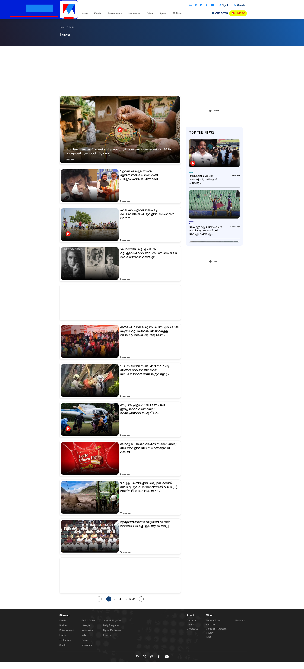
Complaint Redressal (216, 628)
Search (241, 5)
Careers (191, 624)
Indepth (107, 635)
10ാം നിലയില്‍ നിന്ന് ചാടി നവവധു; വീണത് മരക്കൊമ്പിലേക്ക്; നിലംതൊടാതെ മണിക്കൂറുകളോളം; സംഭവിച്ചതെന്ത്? (145, 370)
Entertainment (115, 13)
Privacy (209, 633)
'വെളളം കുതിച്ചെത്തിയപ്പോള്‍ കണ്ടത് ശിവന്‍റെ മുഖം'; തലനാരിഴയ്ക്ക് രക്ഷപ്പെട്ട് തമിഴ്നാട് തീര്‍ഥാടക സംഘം (148, 487)
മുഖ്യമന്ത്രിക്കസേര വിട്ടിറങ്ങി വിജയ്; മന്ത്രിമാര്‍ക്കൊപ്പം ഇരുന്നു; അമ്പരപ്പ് (145, 524)
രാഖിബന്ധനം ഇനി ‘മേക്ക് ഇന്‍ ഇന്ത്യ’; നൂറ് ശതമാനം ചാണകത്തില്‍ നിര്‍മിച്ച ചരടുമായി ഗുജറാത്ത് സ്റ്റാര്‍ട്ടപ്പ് (119, 152)
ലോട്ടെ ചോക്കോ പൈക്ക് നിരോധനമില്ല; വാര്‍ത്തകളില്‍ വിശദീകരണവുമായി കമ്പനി (148, 448)
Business (64, 625)
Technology (65, 640)
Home (85, 13)
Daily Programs (111, 625)
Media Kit (240, 620)
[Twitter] (195, 5)
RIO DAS (210, 624)
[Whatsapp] (190, 5)
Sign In (225, 5)
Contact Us (192, 628)
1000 (131, 599)
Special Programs (112, 620)
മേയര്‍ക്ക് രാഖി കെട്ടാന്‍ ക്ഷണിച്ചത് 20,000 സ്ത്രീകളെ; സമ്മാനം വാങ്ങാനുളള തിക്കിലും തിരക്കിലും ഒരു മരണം (149, 331)
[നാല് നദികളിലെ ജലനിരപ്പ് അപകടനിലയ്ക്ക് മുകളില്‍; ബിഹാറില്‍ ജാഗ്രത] (90, 224)
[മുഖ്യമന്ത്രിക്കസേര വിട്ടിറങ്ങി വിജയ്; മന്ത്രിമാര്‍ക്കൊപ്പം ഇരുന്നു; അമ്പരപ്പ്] (90, 536)
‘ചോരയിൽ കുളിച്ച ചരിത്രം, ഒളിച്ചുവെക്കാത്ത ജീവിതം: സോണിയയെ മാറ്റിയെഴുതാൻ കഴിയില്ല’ (148, 253)
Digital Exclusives (112, 630)
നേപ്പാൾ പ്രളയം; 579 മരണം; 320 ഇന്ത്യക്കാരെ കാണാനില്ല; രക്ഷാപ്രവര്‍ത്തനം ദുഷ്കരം (142, 409)
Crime (150, 13)
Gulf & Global (88, 620)
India (71, 27)
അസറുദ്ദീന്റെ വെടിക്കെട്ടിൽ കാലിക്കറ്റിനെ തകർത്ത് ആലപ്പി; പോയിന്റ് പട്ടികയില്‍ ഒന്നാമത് (205, 230)
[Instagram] (201, 5)
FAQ (208, 637)
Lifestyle (86, 625)
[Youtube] (212, 5)
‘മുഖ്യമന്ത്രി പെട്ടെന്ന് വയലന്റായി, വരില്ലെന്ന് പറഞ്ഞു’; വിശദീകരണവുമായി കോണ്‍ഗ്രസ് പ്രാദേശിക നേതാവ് (203, 179)
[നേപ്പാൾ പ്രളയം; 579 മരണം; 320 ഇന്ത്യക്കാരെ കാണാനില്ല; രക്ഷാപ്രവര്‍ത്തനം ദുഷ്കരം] (90, 419)
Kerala (97, 13)
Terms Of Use (213, 620)
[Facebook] (206, 5)
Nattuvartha (134, 13)
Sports (162, 13)
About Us (191, 620)
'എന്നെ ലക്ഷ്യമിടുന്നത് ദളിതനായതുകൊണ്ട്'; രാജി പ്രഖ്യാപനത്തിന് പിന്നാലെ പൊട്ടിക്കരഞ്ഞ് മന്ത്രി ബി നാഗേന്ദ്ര (143, 175)
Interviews (87, 645)
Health (62, 635)
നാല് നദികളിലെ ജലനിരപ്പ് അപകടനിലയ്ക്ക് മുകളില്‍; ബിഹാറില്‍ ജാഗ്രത (147, 214)
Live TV (240, 13)
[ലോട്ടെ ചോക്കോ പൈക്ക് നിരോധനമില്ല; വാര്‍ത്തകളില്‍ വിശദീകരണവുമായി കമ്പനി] (90, 458)
